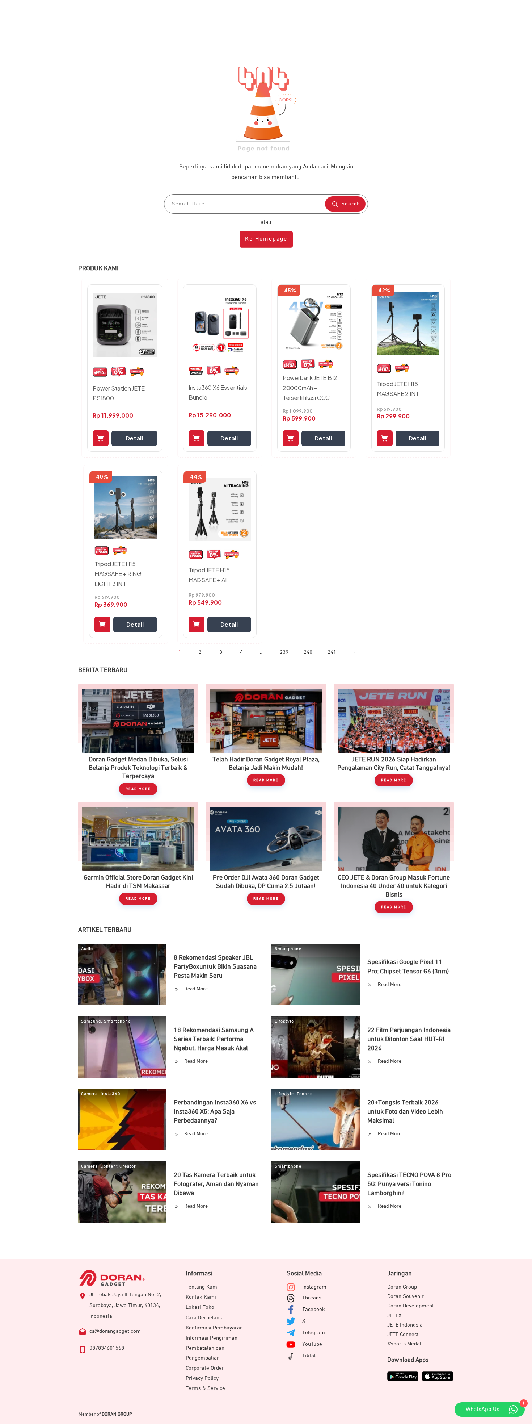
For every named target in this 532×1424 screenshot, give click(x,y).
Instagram (314, 1287)
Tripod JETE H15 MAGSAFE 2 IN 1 (397, 388)
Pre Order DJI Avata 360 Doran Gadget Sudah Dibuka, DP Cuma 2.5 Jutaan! (266, 857)
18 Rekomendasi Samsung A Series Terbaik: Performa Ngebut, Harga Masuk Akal (214, 1039)
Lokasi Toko (200, 1307)
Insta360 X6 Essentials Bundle (218, 392)
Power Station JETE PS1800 (118, 393)
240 (308, 652)
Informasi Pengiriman (211, 1338)
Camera (89, 1094)
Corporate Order (205, 1368)
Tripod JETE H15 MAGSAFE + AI (209, 575)
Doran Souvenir (405, 1296)
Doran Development (410, 1305)
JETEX (394, 1315)
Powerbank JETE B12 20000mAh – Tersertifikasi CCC (310, 387)
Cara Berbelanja (205, 1317)
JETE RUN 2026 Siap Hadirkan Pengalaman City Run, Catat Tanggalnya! (394, 739)
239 (284, 652)
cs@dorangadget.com (115, 1331)
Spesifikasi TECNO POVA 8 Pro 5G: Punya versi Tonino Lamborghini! (409, 1184)
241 (332, 652)
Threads (311, 1297)
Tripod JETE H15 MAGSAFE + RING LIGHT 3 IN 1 (118, 573)
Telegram (313, 1332)
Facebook (314, 1309)
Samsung (91, 1021)
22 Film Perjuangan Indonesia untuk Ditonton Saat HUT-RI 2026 (409, 1039)
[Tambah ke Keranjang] (101, 438)
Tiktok (309, 1355)
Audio (87, 949)
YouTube (312, 1344)
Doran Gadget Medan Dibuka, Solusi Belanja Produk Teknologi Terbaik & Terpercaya (138, 739)
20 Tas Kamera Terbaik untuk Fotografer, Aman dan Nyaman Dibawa (216, 1184)
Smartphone (288, 949)
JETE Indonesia (405, 1325)
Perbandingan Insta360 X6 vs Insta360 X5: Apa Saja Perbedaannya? (215, 1111)
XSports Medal (404, 1343)
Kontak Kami (201, 1297)
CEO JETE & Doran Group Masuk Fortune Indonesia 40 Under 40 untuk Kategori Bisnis (394, 857)
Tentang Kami (202, 1287)
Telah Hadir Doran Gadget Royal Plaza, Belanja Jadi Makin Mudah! (266, 739)
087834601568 (106, 1348)
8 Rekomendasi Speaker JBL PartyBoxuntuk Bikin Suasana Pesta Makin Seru (215, 967)
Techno (305, 1094)
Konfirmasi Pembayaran (214, 1328)
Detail (134, 438)
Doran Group (402, 1287)
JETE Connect (403, 1334)
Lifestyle (284, 1021)
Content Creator (118, 1166)
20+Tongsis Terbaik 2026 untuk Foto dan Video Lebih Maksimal (405, 1111)
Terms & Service (205, 1388)
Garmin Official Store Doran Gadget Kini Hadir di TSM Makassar (138, 857)
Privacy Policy (202, 1378)
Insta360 (111, 1094)
